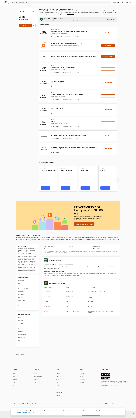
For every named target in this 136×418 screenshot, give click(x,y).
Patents (58, 379)
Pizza (19, 317)
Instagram (82, 379)
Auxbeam (20, 297)
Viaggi (19, 329)
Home (18, 354)
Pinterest (82, 382)
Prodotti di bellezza (23, 343)
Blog (14, 386)
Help (14, 376)
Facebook (82, 373)
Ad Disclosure (59, 386)
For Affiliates (37, 382)
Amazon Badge (38, 376)
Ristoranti (20, 320)
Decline (115, 413)
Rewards (36, 379)
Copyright (58, 376)
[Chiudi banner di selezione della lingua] (134, 413)
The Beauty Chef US (23, 289)
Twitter (81, 376)
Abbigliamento (22, 334)
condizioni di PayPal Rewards (63, 45)
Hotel (19, 326)
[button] (107, 403)
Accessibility (59, 392)
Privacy (58, 373)
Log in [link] (131, 2)
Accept (115, 410)
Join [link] (127, 2)
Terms (57, 382)
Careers (15, 379)
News (14, 382)
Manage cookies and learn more (25, 412)
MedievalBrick (21, 280)
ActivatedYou (21, 300)
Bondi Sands (21, 291)
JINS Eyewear (21, 286)
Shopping (20, 331)
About (14, 373)
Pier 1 (19, 283)
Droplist (36, 373)
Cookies (58, 395)
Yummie (20, 306)
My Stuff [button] (115, 2)
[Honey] (6, 2)
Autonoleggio (21, 337)
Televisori (20, 323)
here (36, 403)
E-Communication (60, 389)
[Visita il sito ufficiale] (33, 25)
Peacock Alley (21, 303)
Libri (19, 340)
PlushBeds (21, 294)
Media (14, 389)
